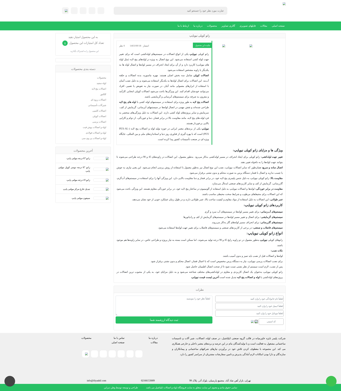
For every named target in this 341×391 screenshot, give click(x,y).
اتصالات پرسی (99, 121)
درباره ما (197, 26)
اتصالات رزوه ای (98, 99)
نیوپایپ (193, 54)
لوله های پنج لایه (127, 102)
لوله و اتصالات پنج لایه (248, 277)
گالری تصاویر (228, 26)
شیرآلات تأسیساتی (97, 105)
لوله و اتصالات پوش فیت (94, 127)
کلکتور (103, 94)
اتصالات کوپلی (201, 75)
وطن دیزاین (109, 387)
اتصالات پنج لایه (201, 102)
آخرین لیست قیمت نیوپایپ (205, 277)
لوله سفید (101, 83)
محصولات (212, 26)
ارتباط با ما (183, 26)
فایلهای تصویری (248, 26)
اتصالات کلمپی (99, 110)
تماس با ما (119, 338)
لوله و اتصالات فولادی (96, 132)
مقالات (263, 26)
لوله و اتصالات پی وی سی (94, 138)
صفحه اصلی (278, 26)
